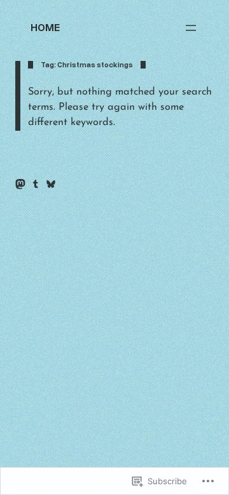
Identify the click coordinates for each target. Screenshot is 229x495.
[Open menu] (190, 28)
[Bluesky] (51, 184)
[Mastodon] (20, 184)
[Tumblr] (36, 184)
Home (45, 27)
